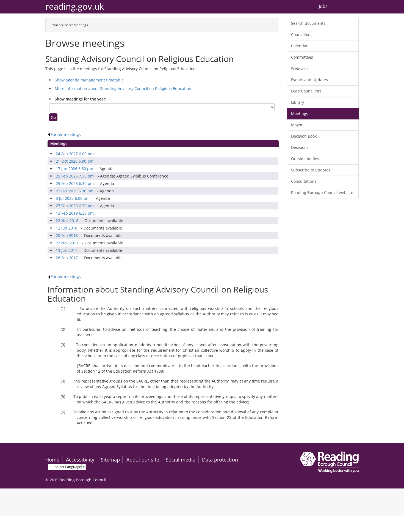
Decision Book (304, 136)
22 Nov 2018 (67, 220)
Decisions (300, 147)
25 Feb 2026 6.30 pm (75, 183)
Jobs (323, 6)
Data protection (220, 459)
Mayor (297, 124)
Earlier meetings (66, 134)
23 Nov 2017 (67, 242)
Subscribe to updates (310, 170)
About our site (142, 459)
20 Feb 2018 (67, 235)
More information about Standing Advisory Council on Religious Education (123, 88)
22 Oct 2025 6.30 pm (74, 190)
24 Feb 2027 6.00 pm (75, 153)
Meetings (299, 113)
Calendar (299, 45)
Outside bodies (305, 158)
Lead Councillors (306, 91)
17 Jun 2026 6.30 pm (74, 168)
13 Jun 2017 (66, 250)
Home (52, 459)
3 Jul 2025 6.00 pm (73, 198)
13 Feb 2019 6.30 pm (75, 213)
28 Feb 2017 (67, 257)
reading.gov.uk (74, 6)
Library (297, 102)
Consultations (303, 181)
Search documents (308, 23)
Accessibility (80, 459)
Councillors (301, 34)
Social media (180, 459)
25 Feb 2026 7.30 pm (75, 176)
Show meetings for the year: (80, 99)
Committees (302, 57)
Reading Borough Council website (322, 192)
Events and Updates (309, 79)
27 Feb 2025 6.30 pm (75, 205)
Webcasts (300, 68)
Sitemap (110, 459)
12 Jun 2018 (66, 228)
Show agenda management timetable (89, 80)
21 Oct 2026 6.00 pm (74, 161)
